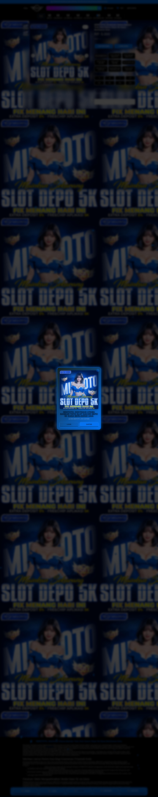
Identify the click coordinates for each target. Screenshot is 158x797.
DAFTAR (89, 424)
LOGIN (69, 424)
